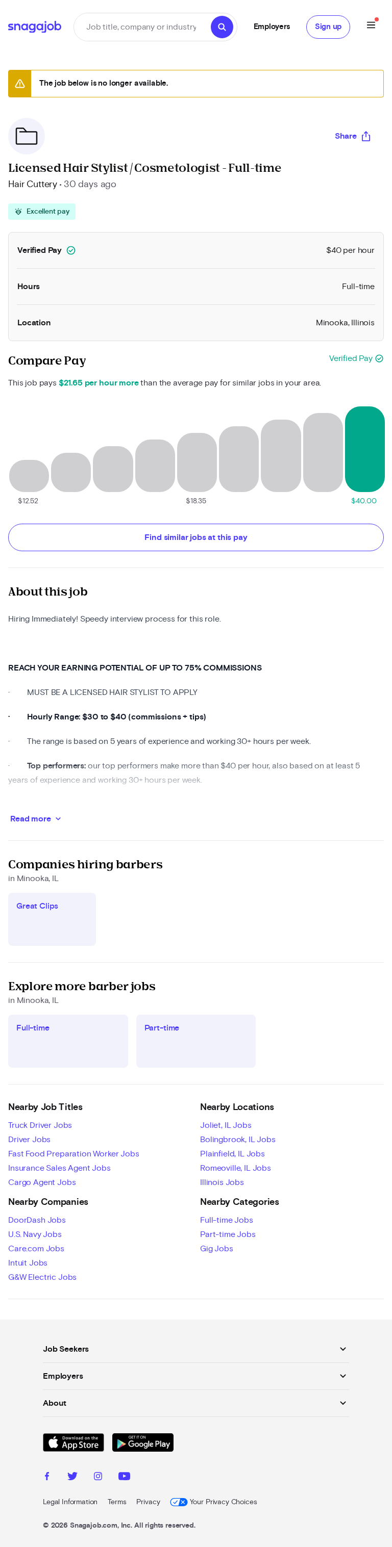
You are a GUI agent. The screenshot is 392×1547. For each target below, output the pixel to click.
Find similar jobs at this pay (195, 537)
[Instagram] (98, 1478)
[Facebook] (47, 1478)
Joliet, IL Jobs (226, 1125)
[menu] (371, 26)
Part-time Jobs (228, 1234)
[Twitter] (72, 1478)
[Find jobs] (222, 27)
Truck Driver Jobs (40, 1125)
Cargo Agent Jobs (42, 1182)
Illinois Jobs (222, 1182)
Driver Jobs (29, 1140)
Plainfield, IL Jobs (232, 1154)
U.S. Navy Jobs (35, 1234)
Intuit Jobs (27, 1263)
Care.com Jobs (36, 1249)
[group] (42, 211)
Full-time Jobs (226, 1220)
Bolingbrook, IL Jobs (238, 1140)
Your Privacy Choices (223, 1502)
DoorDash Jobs (37, 1220)
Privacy (148, 1502)
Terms (117, 1502)
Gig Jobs (216, 1249)
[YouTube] (124, 1478)
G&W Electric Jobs (42, 1277)
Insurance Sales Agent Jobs (59, 1168)
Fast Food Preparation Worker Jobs (73, 1154)
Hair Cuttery (32, 184)
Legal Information (70, 1502)
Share (346, 136)
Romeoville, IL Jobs (235, 1168)
